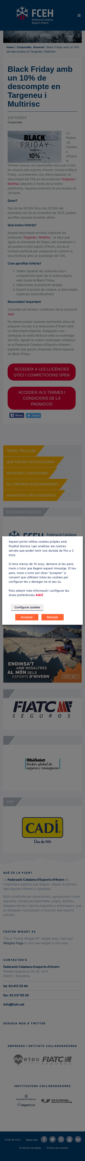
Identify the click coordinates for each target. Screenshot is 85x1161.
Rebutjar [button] (52, 617)
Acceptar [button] (27, 617)
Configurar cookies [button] (27, 607)
